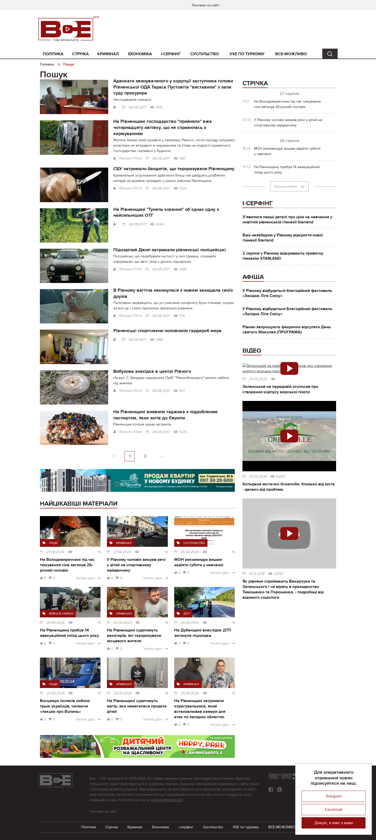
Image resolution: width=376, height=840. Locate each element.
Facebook (333, 809)
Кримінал (108, 54)
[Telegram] (279, 789)
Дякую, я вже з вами (333, 822)
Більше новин (286, 186)
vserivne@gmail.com (167, 800)
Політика (53, 54)
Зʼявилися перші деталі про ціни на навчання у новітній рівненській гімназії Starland (287, 219)
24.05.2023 (258, 379)
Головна (47, 64)
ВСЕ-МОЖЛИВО (291, 54)
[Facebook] (271, 789)
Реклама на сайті (205, 5)
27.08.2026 (55, 552)
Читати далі (85, 578)
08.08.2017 (137, 107)
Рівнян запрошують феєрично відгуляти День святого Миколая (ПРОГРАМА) (286, 329)
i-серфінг (171, 54)
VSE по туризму (246, 54)
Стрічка (80, 54)
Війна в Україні (61, 613)
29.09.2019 (258, 477)
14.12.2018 (256, 574)
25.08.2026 (122, 623)
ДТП (186, 613)
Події (53, 543)
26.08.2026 (190, 552)
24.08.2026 (190, 693)
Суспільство (204, 54)
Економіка (140, 54)
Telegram (333, 796)
